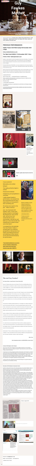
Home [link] (22, 1)
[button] (35, 1)
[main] (18, 9)
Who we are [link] (26, 1)
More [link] (31, 1)
